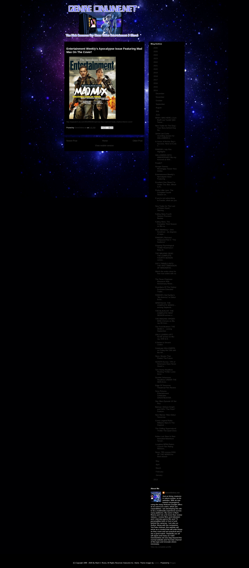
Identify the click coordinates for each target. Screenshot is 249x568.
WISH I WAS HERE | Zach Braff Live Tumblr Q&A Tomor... (166, 120)
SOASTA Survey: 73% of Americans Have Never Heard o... (165, 364)
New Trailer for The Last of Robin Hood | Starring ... (165, 208)
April (158, 464)
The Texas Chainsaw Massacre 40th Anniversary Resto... (164, 281)
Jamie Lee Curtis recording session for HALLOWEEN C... (164, 136)
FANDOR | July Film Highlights (163, 150)
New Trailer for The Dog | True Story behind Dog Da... (165, 128)
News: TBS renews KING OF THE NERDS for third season (165, 454)
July (158, 111)
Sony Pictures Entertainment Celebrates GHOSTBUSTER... (163, 394)
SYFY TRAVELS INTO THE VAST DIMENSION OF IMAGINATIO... (166, 265)
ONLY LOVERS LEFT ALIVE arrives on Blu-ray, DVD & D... (165, 337)
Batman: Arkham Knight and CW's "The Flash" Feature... (165, 409)
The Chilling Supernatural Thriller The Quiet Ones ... (166, 430)
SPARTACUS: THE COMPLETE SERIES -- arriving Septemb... (165, 305)
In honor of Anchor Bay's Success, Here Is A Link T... (165, 143)
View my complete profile (161, 547)
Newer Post (71, 141)
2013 (156, 480)
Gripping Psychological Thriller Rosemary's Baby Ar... (164, 247)
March (158, 468)
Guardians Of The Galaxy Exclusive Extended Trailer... (165, 289)
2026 (156, 48)
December (160, 93)
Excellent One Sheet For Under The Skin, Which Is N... (165, 184)
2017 (156, 80)
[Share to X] (107, 127)
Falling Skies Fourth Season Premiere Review (163, 216)
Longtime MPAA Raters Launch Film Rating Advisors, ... (164, 446)
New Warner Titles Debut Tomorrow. (165, 416)
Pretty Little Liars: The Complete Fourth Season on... (164, 192)
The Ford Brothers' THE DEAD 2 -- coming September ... (165, 329)
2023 (156, 58)
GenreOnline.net (172, 493)
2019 (156, 73)
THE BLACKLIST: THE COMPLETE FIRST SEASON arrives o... (164, 313)
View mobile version (104, 145)
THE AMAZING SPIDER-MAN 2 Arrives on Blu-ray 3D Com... (165, 321)
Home (105, 141)
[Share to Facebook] (109, 127)
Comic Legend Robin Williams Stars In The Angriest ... (165, 423)
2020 (156, 69)
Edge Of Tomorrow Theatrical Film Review (165, 386)
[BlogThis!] (104, 127)
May (158, 461)
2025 (156, 51)
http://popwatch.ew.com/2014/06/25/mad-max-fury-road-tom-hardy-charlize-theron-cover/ (99, 122)
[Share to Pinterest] (112, 127)
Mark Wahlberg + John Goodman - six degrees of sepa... (166, 232)
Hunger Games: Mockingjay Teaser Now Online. (166, 168)
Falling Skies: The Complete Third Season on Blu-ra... (166, 224)
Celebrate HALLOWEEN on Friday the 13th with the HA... (165, 350)
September (160, 104)
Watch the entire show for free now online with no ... (165, 273)
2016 (156, 83)
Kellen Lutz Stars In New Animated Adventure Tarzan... (165, 438)
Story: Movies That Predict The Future (164, 357)
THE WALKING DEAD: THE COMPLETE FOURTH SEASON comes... (164, 256)
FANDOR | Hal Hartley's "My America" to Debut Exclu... (165, 297)
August (159, 108)
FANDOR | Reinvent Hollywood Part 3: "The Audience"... (165, 240)
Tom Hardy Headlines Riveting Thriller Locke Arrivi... (165, 372)
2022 (156, 62)
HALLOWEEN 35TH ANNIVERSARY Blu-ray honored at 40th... (165, 157)
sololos (157, 563)
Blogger (172, 563)
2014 (156, 90)
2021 (156, 66)
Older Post (137, 141)
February (160, 472)
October (159, 100)
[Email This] (102, 127)
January (159, 475)
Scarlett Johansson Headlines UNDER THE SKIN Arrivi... (165, 379)
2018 (156, 76)
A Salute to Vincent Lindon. (163, 343)
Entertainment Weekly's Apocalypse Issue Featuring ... (165, 176)
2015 (156, 87)
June (158, 115)
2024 (156, 55)
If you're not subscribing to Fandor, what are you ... (166, 200)
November (160, 97)
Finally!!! (158, 163)
